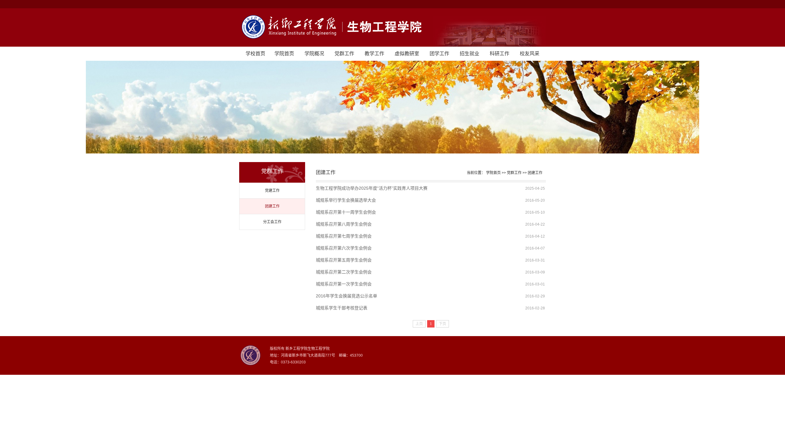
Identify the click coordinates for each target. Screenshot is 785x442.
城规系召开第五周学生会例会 (344, 260)
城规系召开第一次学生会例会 (344, 283)
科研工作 (499, 53)
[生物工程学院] (392, 27)
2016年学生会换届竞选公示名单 (346, 295)
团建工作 (272, 206)
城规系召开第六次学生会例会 (344, 248)
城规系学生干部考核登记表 (341, 307)
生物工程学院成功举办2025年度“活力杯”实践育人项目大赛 (371, 188)
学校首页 (255, 53)
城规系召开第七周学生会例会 (344, 236)
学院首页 (284, 53)
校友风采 (529, 53)
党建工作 (272, 190)
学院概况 (314, 53)
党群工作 (344, 53)
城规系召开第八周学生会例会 (344, 224)
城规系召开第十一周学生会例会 (346, 212)
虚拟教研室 (407, 53)
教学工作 (374, 53)
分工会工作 (272, 222)
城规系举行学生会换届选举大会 (346, 200)
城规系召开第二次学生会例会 (344, 271)
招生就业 (469, 53)
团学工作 (439, 53)
